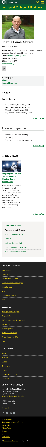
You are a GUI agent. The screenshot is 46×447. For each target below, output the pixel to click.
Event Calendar (7, 287)
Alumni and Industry (9, 295)
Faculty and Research (13, 226)
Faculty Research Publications (16, 247)
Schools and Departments (15, 234)
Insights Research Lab (13, 243)
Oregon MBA (6, 316)
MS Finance (6, 324)
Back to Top (39, 118)
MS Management (8, 328)
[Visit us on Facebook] (3, 413)
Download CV (7, 63)
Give (3, 299)
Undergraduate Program (10, 312)
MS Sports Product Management (13, 320)
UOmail (4, 353)
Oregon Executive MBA (10, 337)
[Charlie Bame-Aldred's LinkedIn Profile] (4, 68)
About (4, 80)
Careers (4, 431)
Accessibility (6, 425)
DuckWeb (5, 357)
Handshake (6, 366)
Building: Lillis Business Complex (13, 396)
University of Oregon (13, 385)
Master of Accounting (9, 333)
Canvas (4, 362)
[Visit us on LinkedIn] (14, 413)
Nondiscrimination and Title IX (12, 422)
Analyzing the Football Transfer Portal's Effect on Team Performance (11, 177)
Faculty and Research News (16, 251)
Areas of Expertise (9, 83)
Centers (8, 238)
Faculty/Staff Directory (10, 278)
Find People (6, 437)
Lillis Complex (6, 270)
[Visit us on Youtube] (7, 413)
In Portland (6, 274)
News (3, 291)
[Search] (37, 2)
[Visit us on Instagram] (11, 413)
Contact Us (5, 408)
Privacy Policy (6, 428)
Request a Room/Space (10, 374)
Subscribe (5, 378)
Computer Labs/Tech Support (12, 283)
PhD (3, 341)
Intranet (5, 370)
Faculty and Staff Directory (15, 230)
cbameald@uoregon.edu (17, 55)
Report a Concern (8, 419)
